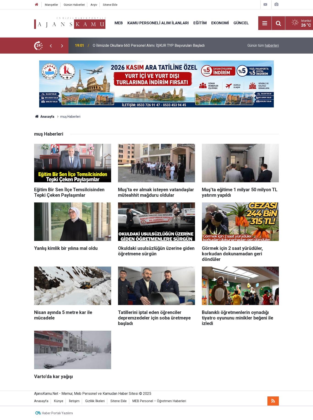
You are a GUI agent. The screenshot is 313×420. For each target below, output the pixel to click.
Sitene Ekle (110, 4)
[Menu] (265, 23)
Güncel (241, 23)
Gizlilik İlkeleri (95, 401)
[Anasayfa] (36, 4)
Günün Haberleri (74, 4)
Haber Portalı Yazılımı (57, 413)
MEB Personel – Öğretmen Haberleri (159, 401)
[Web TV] (265, 4)
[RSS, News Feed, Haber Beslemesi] (273, 401)
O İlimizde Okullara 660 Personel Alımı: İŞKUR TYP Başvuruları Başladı (149, 45)
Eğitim (200, 23)
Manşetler (51, 4)
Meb (119, 23)
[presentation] (50, 45)
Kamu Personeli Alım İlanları (158, 23)
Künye (58, 401)
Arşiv (94, 4)
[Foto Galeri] (276, 4)
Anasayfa (47, 116)
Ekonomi (220, 23)
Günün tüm (263, 45)
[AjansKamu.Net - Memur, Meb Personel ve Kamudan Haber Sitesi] (69, 23)
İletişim (74, 401)
